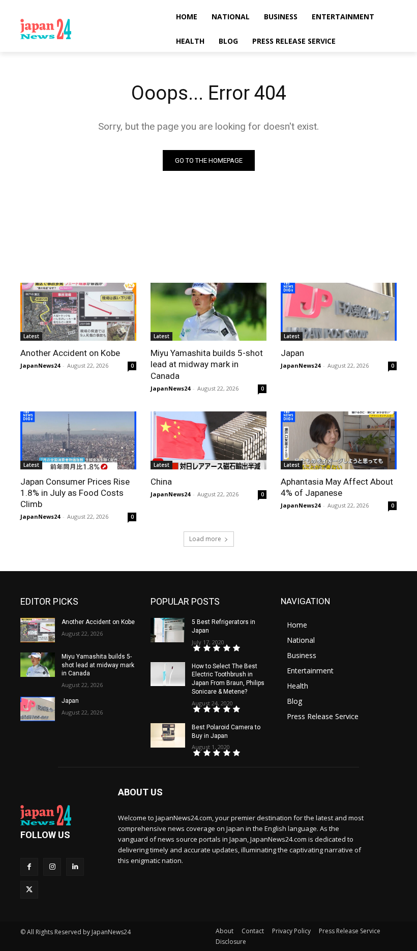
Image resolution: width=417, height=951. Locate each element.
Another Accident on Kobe (70, 353)
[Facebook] (29, 867)
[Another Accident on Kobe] (78, 312)
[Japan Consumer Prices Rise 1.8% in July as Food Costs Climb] (78, 440)
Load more (205, 538)
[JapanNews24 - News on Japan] (62, 815)
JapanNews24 (40, 365)
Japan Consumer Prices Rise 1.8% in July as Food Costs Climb (75, 493)
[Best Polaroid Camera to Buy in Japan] (168, 735)
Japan (292, 353)
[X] (29, 890)
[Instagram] (52, 867)
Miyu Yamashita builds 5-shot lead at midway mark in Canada (207, 364)
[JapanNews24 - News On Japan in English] (89, 29)
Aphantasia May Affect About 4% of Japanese (337, 487)
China (161, 482)
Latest (31, 336)
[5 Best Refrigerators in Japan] (168, 630)
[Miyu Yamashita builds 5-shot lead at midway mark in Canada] (208, 312)
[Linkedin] (75, 867)
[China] (208, 440)
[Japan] (339, 312)
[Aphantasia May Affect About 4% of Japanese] (339, 440)
